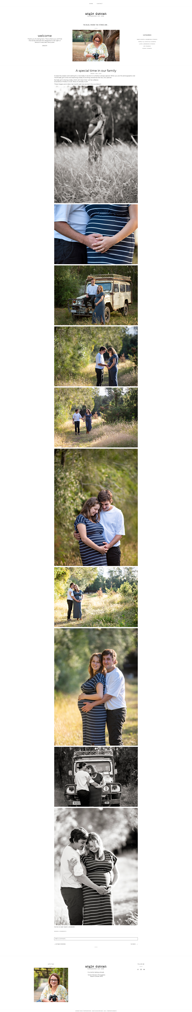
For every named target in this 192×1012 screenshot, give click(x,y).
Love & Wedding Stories (147, 43)
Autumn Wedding (60, 944)
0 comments (60, 931)
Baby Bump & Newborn (68, 927)
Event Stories (147, 48)
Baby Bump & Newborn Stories (147, 39)
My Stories (147, 46)
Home (91, 3)
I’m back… (133, 944)
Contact (100, 3)
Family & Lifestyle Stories (147, 41)
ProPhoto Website (112, 1010)
